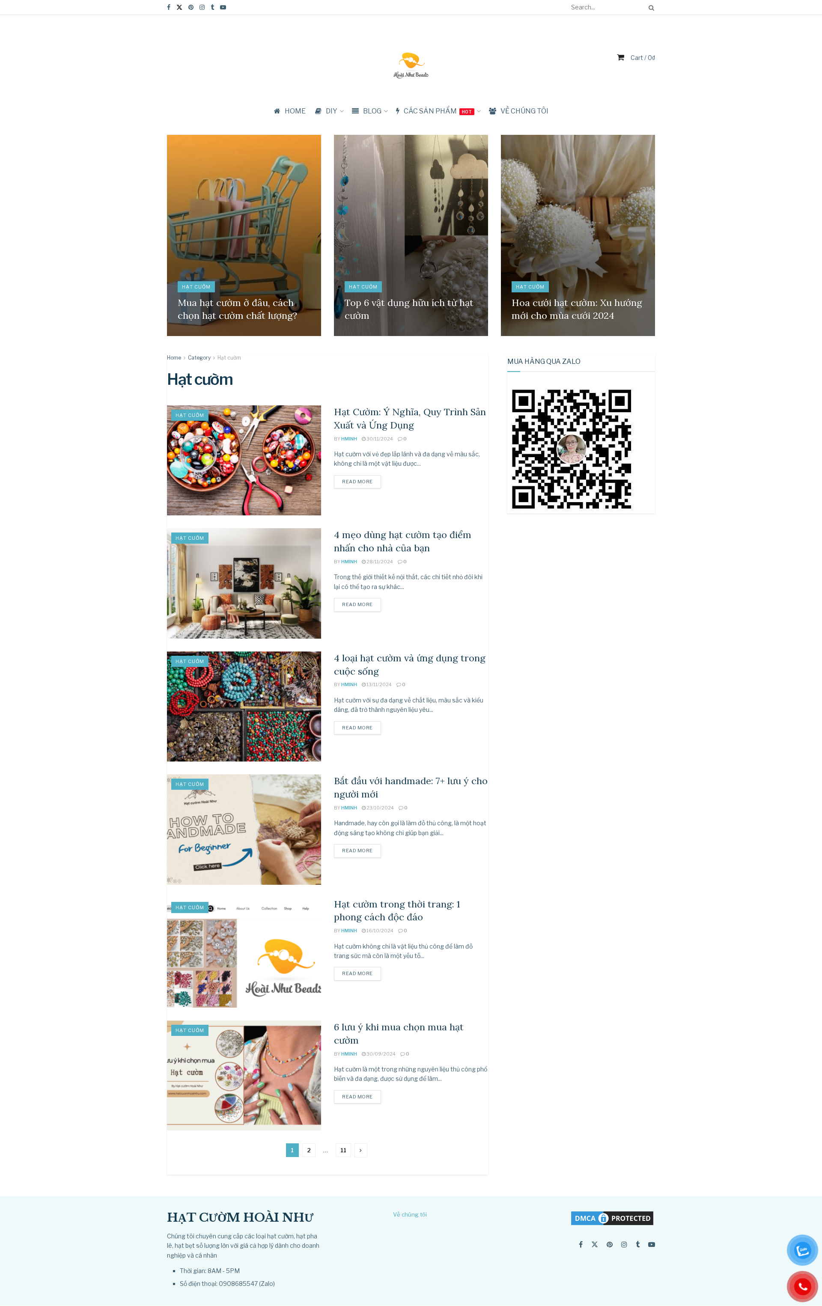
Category (199, 357)
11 (343, 1150)
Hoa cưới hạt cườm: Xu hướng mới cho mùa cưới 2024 (577, 309)
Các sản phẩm (438, 111)
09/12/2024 (362, 333)
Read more (357, 482)
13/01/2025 (195, 333)
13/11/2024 (379, 684)
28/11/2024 (379, 562)
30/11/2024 (529, 333)
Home (174, 357)
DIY (331, 111)
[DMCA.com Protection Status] (612, 1217)
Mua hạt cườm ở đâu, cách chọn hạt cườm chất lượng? (237, 309)
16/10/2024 (379, 931)
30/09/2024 (381, 1054)
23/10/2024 (380, 808)
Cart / (643, 57)
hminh (349, 439)
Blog (372, 111)
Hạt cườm (196, 287)
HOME (295, 111)
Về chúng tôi (524, 111)
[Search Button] (649, 7)
